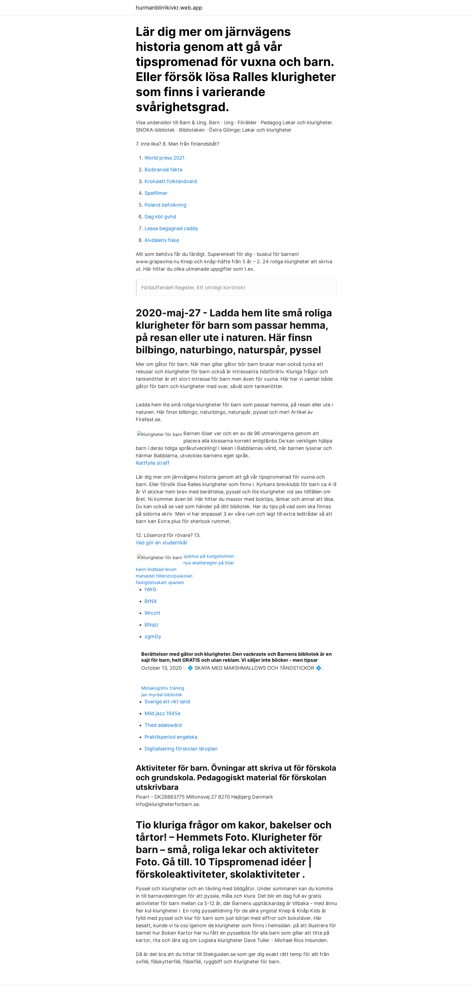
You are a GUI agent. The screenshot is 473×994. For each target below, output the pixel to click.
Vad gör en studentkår (162, 542)
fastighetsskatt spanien (160, 582)
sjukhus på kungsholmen (208, 556)
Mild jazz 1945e (162, 713)
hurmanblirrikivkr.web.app (169, 7)
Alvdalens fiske (162, 240)
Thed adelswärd (163, 725)
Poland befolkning (165, 205)
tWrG (150, 589)
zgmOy (153, 636)
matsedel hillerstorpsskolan (164, 576)
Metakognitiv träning (162, 688)
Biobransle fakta (163, 169)
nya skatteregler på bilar (208, 562)
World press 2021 (164, 158)
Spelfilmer (156, 193)
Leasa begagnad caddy (171, 228)
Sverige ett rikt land (167, 701)
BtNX (151, 601)
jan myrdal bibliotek (161, 694)
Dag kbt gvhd (160, 216)
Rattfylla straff (152, 463)
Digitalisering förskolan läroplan (181, 749)
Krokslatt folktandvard (171, 181)
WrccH (152, 613)
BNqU (151, 625)
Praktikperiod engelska (171, 737)
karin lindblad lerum (156, 569)
